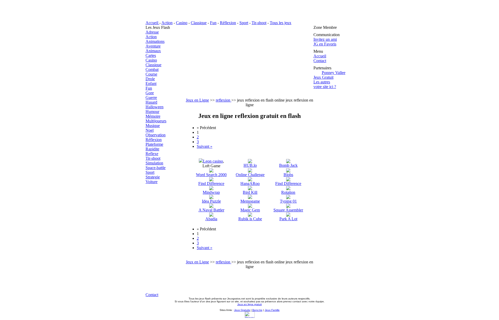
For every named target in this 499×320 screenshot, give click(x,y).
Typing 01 (288, 201)
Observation (156, 135)
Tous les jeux (280, 23)
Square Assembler (288, 210)
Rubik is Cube (250, 219)
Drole (150, 79)
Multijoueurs (156, 121)
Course (151, 74)
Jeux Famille (272, 310)
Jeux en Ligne (197, 100)
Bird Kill (250, 192)
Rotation (288, 192)
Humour (152, 111)
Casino (181, 23)
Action (167, 23)
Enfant (151, 83)
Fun (213, 23)
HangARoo (250, 183)
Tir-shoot (259, 23)
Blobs (288, 174)
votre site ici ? (324, 86)
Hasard (151, 102)
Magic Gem (250, 210)
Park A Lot (288, 219)
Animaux (153, 51)
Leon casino (213, 161)
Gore (150, 93)
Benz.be (257, 310)
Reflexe (152, 153)
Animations (155, 41)
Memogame (250, 201)
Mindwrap (211, 192)
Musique (153, 125)
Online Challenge (250, 174)
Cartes (151, 55)
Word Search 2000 (211, 174)
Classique (199, 23)
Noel (150, 130)
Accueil (152, 23)
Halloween (154, 107)
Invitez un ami (325, 39)
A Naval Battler (211, 210)
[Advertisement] (249, 61)
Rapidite (152, 149)
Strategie (153, 177)
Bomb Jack (288, 165)
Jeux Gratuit (323, 77)
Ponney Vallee (333, 72)
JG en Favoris (324, 44)
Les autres (321, 82)
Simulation (154, 163)
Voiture (151, 181)
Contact (319, 60)
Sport (243, 23)
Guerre (151, 97)
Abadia (211, 219)
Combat (152, 69)
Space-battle (156, 167)
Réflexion (228, 23)
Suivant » (204, 146)
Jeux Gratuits (242, 310)
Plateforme (154, 144)
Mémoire (153, 116)
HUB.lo (250, 165)
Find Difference (211, 183)
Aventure (153, 46)
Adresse (152, 32)
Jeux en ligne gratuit (249, 304)
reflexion (223, 100)
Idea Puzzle (211, 201)
